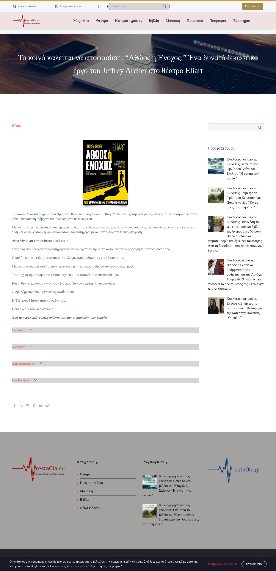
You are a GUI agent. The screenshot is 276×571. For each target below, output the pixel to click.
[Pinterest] (27, 405)
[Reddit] (47, 405)
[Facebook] (98, 6)
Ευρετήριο (241, 21)
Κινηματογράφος (128, 21)
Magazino (81, 21)
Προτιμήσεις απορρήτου (222, 564)
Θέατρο (102, 21)
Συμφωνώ (254, 564)
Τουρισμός (218, 21)
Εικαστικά (195, 21)
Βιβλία (154, 21)
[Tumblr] (34, 405)
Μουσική (173, 21)
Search (259, 127)
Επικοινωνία (252, 6)
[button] (164, 6)
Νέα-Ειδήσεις (89, 508)
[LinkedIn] (40, 405)
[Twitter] (21, 405)
